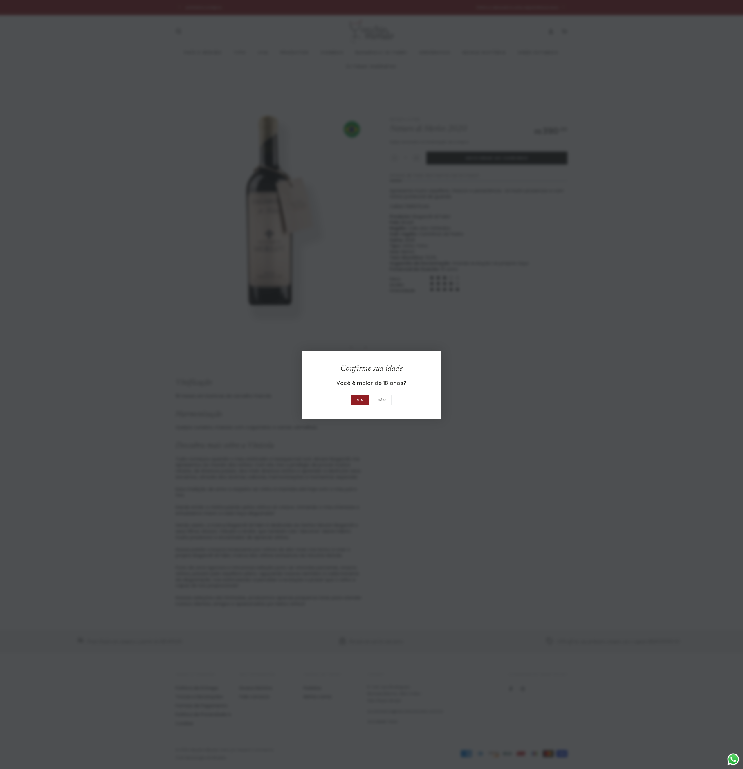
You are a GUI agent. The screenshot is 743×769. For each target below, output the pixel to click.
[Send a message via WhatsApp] (733, 759)
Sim (360, 400)
